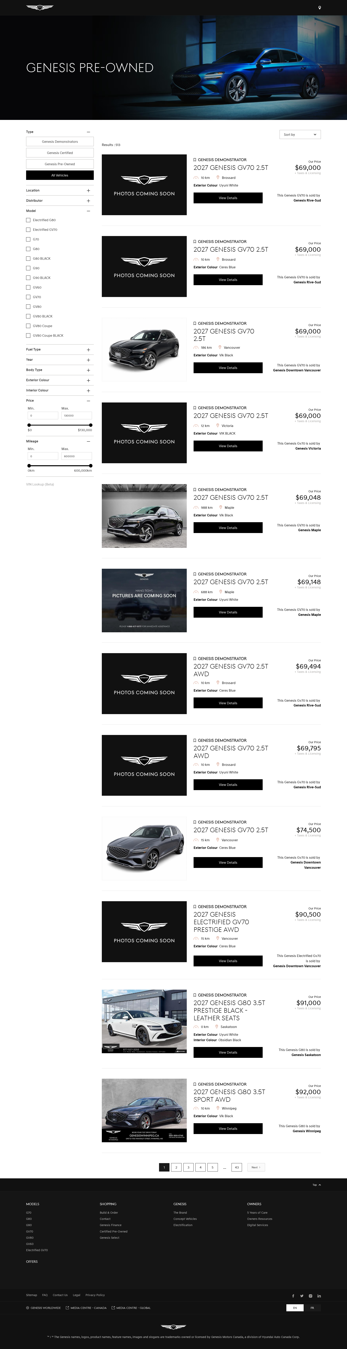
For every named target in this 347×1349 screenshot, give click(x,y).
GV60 (30, 1244)
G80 (29, 1218)
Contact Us (60, 1295)
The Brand (180, 1212)
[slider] (29, 425)
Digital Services (257, 1225)
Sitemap (31, 1295)
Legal (76, 1295)
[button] (300, 134)
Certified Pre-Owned (114, 1231)
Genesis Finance (110, 1225)
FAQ (45, 1295)
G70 (28, 1212)
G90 (29, 1225)
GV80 (30, 1237)
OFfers (32, 1262)
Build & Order (109, 1212)
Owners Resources (259, 1218)
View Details (228, 198)
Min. (31, 408)
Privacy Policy (95, 1295)
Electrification (183, 1225)
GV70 (29, 1231)
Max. (65, 408)
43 (237, 1167)
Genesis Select (109, 1237)
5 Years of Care (257, 1212)
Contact (105, 1218)
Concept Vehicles (185, 1218)
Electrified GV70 (37, 1250)
